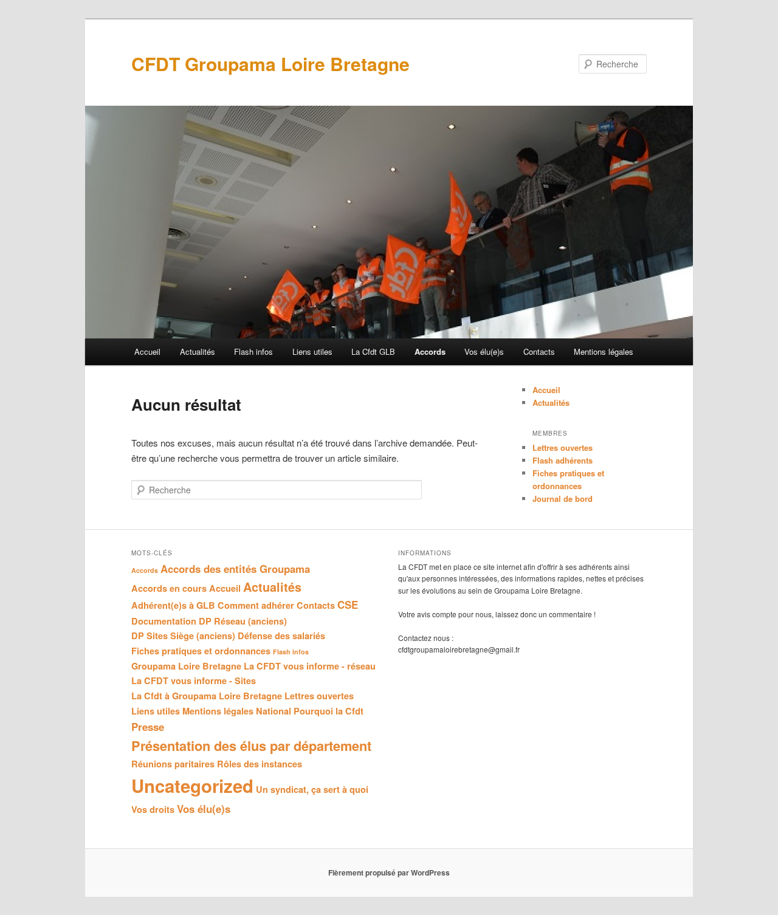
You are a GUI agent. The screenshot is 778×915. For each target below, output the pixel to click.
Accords (430, 351)
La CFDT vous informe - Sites (193, 680)
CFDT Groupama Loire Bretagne (270, 63)
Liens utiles (312, 351)
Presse (147, 726)
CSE (347, 604)
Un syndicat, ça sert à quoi (312, 789)
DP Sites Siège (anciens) (183, 635)
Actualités (197, 351)
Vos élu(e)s (484, 351)
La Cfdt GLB (373, 351)
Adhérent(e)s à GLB (173, 605)
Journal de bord (562, 498)
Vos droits (152, 809)
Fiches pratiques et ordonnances (200, 651)
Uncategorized (192, 785)
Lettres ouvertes (562, 447)
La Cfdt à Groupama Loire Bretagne (206, 696)
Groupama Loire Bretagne (186, 666)
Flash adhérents (562, 460)
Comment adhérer (256, 605)
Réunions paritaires (173, 764)
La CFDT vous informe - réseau (310, 666)
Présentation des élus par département (251, 745)
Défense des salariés (281, 635)
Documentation (163, 621)
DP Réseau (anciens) (243, 621)
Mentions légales (603, 351)
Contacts (539, 351)
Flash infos (253, 351)
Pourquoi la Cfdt (328, 711)
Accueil (147, 351)
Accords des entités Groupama (235, 568)
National (273, 711)
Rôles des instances (259, 764)
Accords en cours (169, 588)
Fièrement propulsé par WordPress (389, 872)
